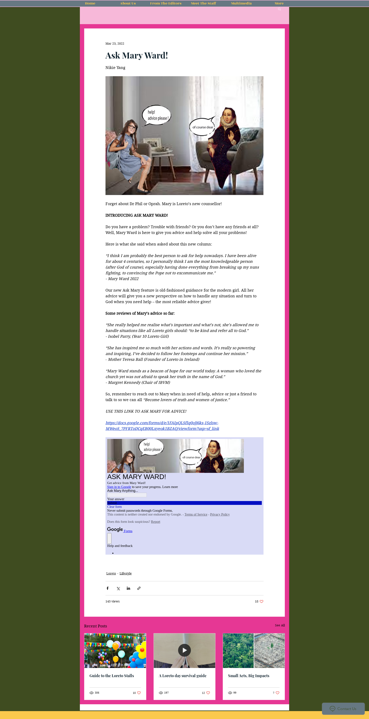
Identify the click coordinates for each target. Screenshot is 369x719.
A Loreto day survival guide (182, 675)
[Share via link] (139, 588)
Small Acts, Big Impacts (248, 675)
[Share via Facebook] (107, 588)
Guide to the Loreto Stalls (111, 675)
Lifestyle (126, 573)
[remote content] (184, 496)
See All (280, 625)
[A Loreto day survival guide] (184, 650)
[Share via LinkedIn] (128, 588)
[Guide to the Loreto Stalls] (115, 650)
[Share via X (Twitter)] (118, 588)
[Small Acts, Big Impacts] (254, 650)
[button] (279, 8)
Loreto (111, 573)
